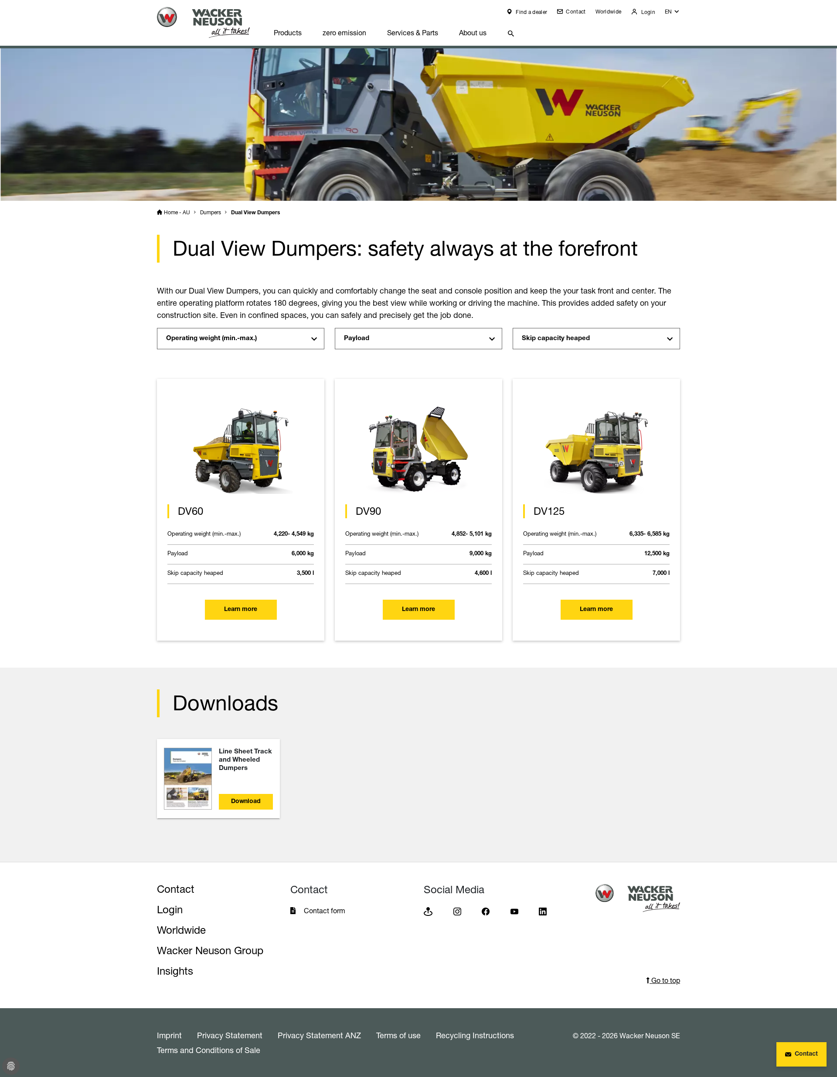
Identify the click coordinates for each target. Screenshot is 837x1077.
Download (246, 802)
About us (473, 32)
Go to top (665, 980)
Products (288, 32)
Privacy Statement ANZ (319, 1035)
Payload (357, 338)
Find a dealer (530, 12)
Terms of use (398, 1035)
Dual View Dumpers (255, 213)
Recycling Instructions (475, 1035)
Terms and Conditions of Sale (208, 1050)
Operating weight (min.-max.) (211, 338)
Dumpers (210, 212)
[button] (672, 13)
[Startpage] (210, 22)
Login (647, 12)
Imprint (169, 1035)
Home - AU (177, 212)
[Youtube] (514, 911)
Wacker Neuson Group (210, 950)
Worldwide (608, 11)
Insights (175, 971)
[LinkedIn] (543, 911)
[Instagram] (457, 911)
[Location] (428, 911)
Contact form (324, 910)
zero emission (344, 32)
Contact (575, 11)
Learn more (240, 610)
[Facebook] (486, 911)
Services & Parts (412, 32)
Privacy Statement (229, 1035)
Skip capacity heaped (556, 338)
